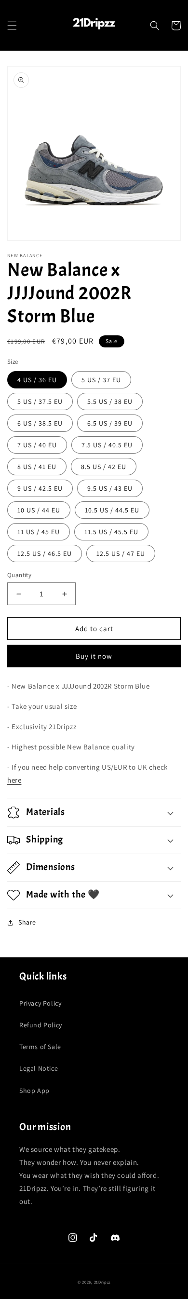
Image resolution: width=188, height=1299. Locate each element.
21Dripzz (102, 1282)
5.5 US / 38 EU (110, 401)
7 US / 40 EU (37, 445)
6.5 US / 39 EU (110, 423)
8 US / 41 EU (36, 466)
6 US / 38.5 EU (40, 423)
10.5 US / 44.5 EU (112, 510)
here (14, 780)
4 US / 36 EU (37, 379)
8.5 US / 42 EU (103, 466)
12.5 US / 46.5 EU (44, 553)
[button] (12, 25)
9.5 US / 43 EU (110, 488)
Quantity (19, 575)
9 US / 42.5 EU (40, 488)
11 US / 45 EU (38, 531)
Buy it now (94, 656)
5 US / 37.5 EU (40, 401)
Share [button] (27, 922)
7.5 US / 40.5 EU (107, 445)
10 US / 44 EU (38, 510)
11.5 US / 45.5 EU (111, 531)
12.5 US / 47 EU (120, 553)
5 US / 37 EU (101, 379)
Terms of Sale (40, 1046)
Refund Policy (40, 1025)
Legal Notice (38, 1068)
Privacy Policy (40, 1003)
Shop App (34, 1090)
